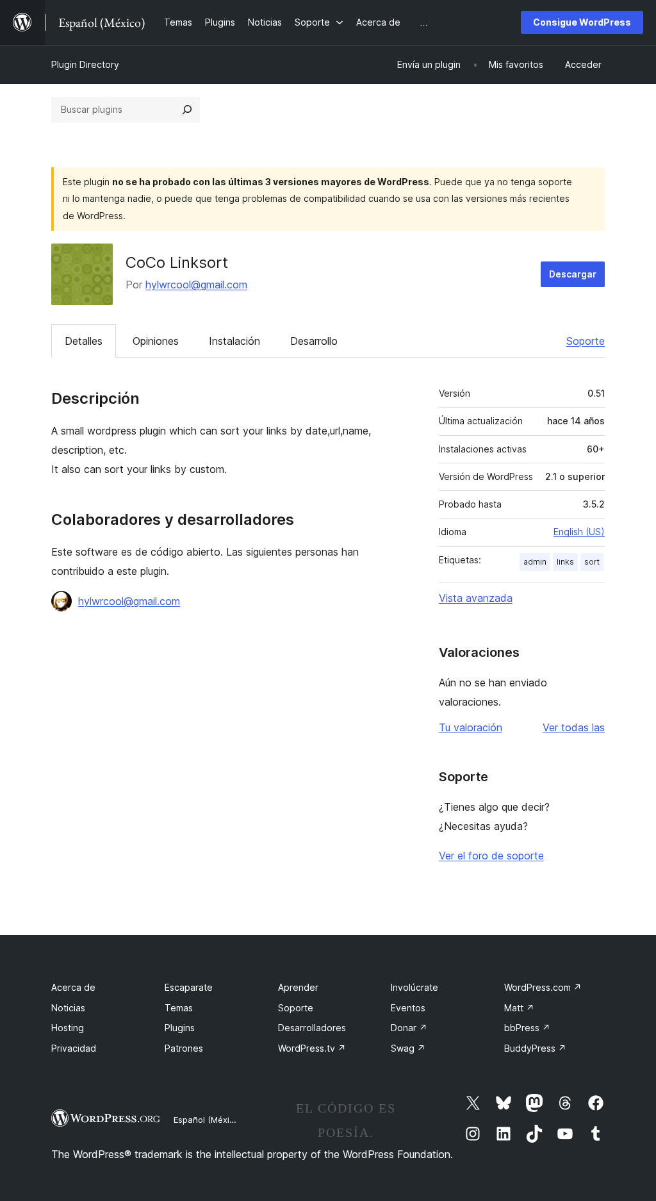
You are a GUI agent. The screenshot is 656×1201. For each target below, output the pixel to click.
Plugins (180, 1027)
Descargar (572, 274)
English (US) (579, 531)
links (565, 562)
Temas (179, 1007)
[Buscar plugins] (187, 109)
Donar (409, 1027)
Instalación (234, 341)
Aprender (298, 987)
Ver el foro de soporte (491, 855)
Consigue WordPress (582, 22)
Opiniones (156, 341)
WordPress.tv (312, 1048)
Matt (519, 1007)
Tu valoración (470, 727)
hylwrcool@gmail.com (196, 284)
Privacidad (73, 1048)
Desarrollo (314, 341)
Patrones (184, 1048)
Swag (408, 1048)
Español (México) (208, 1119)
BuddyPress (535, 1048)
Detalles (83, 341)
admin (534, 562)
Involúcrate (414, 987)
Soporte (585, 341)
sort (592, 562)
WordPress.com (543, 987)
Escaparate (189, 987)
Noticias (68, 1007)
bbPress (527, 1027)
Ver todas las (574, 727)
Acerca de (73, 987)
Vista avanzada (475, 598)
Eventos (408, 1007)
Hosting (67, 1027)
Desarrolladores (312, 1027)
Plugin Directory (85, 64)
